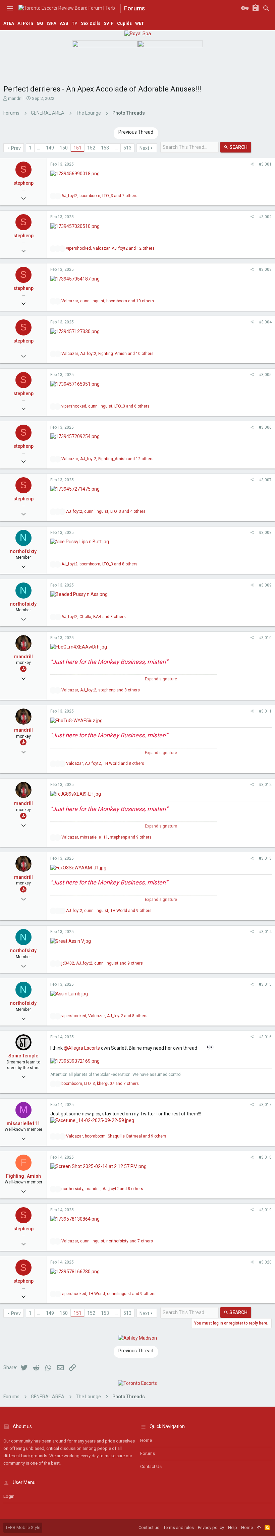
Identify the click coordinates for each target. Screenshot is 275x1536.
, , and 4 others (106, 511)
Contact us (151, 1466)
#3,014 (265, 931)
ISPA (51, 23)
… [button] (38, 147)
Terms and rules (178, 1527)
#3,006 (265, 427)
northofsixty (23, 551)
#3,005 (265, 374)
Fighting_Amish (23, 1176)
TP (74, 23)
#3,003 (265, 269)
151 (77, 147)
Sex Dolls (90, 23)
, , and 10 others (107, 301)
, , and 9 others (106, 837)
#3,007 (265, 480)
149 (50, 147)
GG (40, 23)
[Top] (259, 1528)
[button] (10, 8)
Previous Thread (135, 132)
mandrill (15, 98)
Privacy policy (211, 1527)
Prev (16, 148)
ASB (64, 23)
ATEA (8, 23)
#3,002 (265, 216)
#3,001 (265, 164)
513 (127, 147)
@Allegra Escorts (82, 1048)
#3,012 (265, 784)
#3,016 (265, 1037)
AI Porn (25, 23)
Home (146, 1440)
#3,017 (265, 1104)
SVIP (109, 23)
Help (232, 1527)
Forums (147, 1453)
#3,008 (265, 532)
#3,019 (265, 1210)
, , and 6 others (105, 406)
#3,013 (265, 858)
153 (105, 147)
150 (64, 147)
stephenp (23, 183)
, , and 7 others (99, 195)
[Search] (266, 8)
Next (144, 148)
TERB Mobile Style (22, 1527)
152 (91, 147)
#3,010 (265, 637)
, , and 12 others (110, 248)
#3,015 (265, 984)
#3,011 (265, 711)
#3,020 (265, 1262)
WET (139, 23)
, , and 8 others (99, 564)
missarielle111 (23, 1123)
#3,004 (265, 322)
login (8, 1496)
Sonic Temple (23, 1055)
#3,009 (265, 585)
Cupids (124, 23)
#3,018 (265, 1157)
